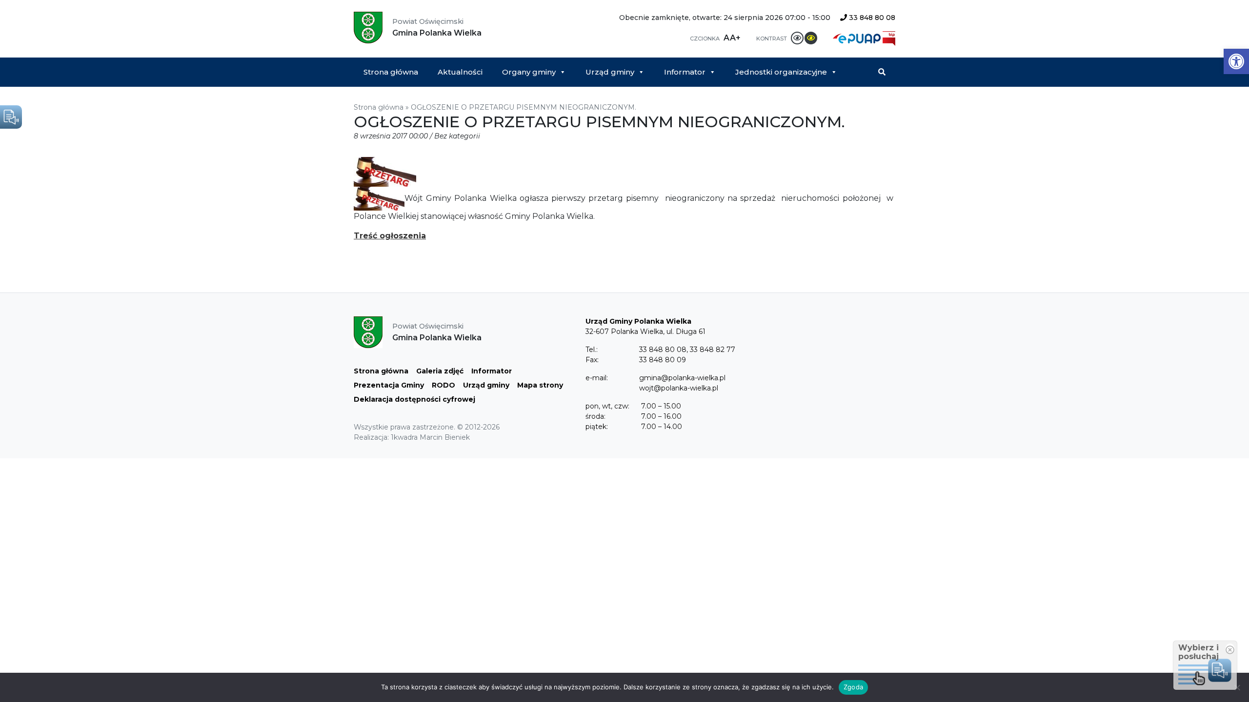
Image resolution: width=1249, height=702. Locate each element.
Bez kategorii (457, 136)
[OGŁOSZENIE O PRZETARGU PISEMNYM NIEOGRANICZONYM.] (385, 171)
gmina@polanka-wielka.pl (682, 377)
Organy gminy (529, 72)
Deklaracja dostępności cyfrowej (414, 399)
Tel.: (591, 349)
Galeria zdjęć (439, 371)
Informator (684, 72)
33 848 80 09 (662, 359)
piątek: (596, 426)
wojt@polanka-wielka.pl (678, 388)
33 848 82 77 (712, 349)
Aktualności (460, 72)
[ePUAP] (858, 37)
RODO (443, 385)
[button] (1236, 61)
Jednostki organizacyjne (781, 72)
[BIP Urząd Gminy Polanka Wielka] (889, 37)
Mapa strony (540, 385)
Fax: (592, 359)
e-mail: (596, 377)
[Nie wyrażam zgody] (1237, 687)
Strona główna (390, 72)
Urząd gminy (609, 72)
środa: (595, 416)
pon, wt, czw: (607, 406)
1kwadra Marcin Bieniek (430, 437)
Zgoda (853, 687)
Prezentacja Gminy (389, 385)
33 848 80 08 (871, 17)
